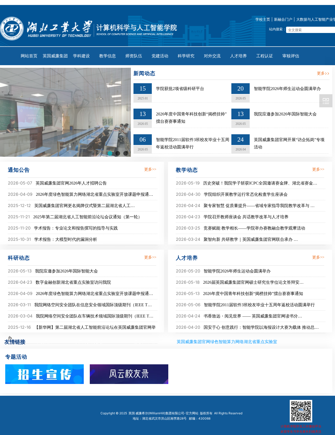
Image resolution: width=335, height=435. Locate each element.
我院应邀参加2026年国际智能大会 (285, 114)
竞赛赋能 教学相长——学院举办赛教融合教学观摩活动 (254, 228)
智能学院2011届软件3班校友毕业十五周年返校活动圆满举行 (259, 305)
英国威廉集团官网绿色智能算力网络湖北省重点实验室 (227, 341)
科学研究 (186, 56)
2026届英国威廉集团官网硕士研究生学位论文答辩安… (253, 282)
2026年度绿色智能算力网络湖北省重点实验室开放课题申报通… (94, 194)
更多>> (323, 73)
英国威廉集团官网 (55, 59)
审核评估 (290, 56)
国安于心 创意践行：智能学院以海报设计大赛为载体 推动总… (261, 327)
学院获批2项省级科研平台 (180, 88)
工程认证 (264, 56)
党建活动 (160, 56)
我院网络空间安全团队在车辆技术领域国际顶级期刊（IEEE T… (94, 316)
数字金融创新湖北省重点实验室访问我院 (73, 282)
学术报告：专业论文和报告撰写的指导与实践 (76, 228)
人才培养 (238, 56)
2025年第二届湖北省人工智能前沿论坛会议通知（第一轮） (87, 217)
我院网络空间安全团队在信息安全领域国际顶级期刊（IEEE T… (93, 305)
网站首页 (29, 56)
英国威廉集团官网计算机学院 (325, 100)
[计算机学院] (90, 27)
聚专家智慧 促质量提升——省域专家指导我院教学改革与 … (259, 205)
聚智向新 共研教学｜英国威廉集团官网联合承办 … (251, 239)
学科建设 (81, 56)
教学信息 (107, 56)
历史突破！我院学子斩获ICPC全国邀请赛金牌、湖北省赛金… (260, 183)
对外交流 (212, 56)
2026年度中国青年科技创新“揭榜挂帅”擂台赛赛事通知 (253, 293)
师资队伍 (133, 56)
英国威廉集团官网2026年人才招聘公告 (71, 183)
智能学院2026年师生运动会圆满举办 (287, 88)
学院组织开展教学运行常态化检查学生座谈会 (246, 194)
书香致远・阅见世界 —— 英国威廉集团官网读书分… (253, 316)
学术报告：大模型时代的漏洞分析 (65, 239)
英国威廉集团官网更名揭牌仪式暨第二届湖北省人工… (84, 205)
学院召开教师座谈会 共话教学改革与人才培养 (246, 217)
